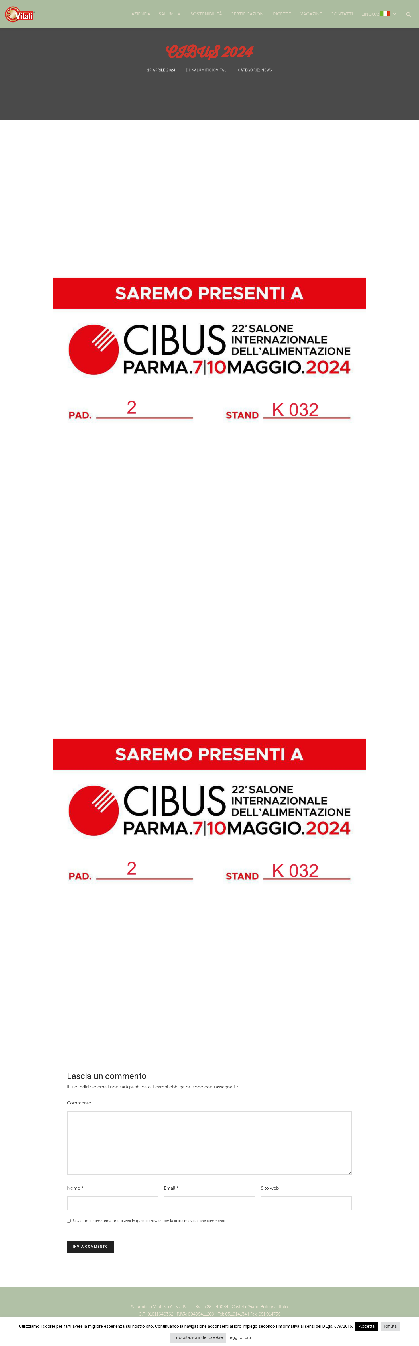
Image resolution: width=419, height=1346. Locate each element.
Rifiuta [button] (390, 1326)
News (266, 70)
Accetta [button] (367, 1326)
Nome (75, 1188)
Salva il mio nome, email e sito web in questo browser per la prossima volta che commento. (149, 1221)
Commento (79, 1103)
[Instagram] (215, 1297)
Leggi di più (239, 1337)
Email (171, 1188)
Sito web (270, 1188)
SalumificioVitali (209, 70)
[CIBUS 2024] (209, 576)
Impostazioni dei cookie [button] (198, 1337)
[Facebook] (204, 1297)
